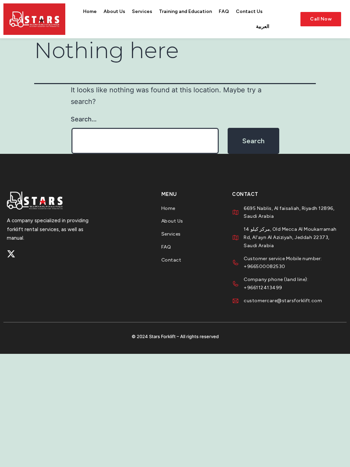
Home (90, 11)
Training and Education (185, 11)
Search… (84, 119)
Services (142, 11)
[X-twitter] (11, 254)
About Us (114, 11)
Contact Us (249, 11)
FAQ (224, 11)
